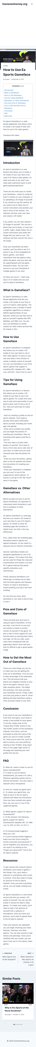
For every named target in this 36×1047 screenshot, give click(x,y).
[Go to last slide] (6, 1003)
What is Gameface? (11, 93)
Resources (8, 116)
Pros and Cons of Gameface (15, 103)
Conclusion (8, 111)
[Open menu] (32, 3)
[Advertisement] (18, 27)
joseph (7, 79)
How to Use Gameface (13, 95)
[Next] (30, 1003)
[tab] (15, 1024)
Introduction (9, 90)
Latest (5, 66)
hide (21, 86)
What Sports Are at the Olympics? (9, 956)
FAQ (5, 113)
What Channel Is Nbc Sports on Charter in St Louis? (27, 959)
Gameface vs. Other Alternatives (16, 100)
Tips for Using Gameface (13, 98)
